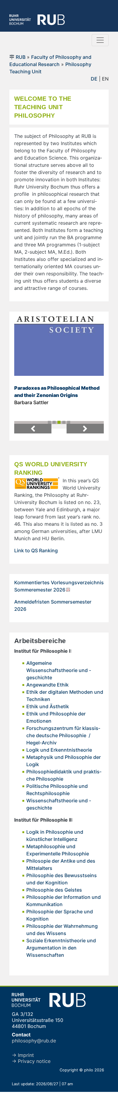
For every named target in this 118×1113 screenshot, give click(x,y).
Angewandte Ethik (47, 685)
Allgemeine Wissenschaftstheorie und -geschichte (58, 670)
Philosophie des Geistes (54, 890)
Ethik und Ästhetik (47, 706)
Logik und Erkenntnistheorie (59, 750)
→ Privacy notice (31, 1061)
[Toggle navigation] (100, 40)
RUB (20, 57)
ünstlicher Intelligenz (53, 839)
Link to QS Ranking (36, 550)
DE (94, 79)
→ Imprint (23, 1055)
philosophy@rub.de (34, 1041)
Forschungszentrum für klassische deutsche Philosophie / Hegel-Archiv (63, 735)
